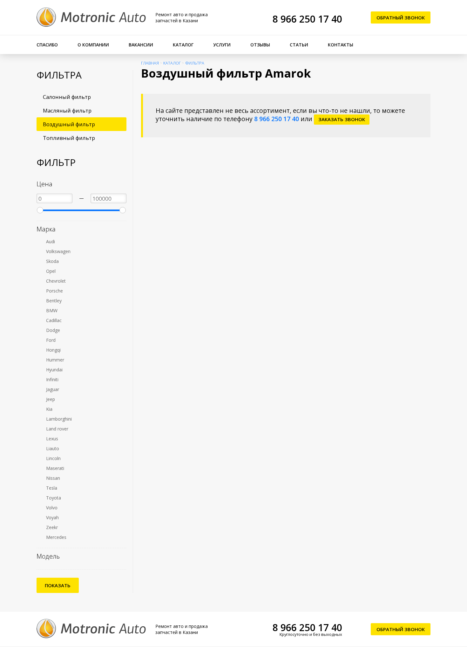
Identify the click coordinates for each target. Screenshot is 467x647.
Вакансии (141, 45)
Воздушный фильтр (69, 124)
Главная (150, 63)
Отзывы (260, 45)
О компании (93, 45)
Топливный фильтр (69, 137)
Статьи (299, 45)
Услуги (222, 45)
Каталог (183, 45)
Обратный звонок (400, 17)
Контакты (340, 45)
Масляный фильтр (67, 110)
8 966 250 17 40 (307, 18)
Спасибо (47, 45)
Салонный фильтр (67, 96)
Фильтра (194, 63)
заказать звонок (341, 119)
